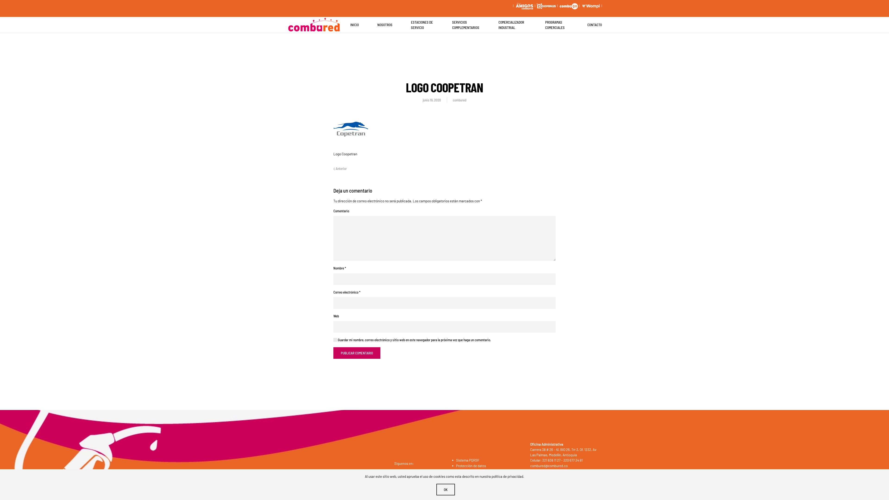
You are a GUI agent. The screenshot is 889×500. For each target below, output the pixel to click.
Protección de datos (471, 466)
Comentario (341, 211)
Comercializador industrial (511, 25)
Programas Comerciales (555, 25)
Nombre (339, 268)
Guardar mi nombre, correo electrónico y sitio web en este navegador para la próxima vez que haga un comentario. (414, 340)
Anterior (341, 168)
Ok (446, 490)
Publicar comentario (357, 353)
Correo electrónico (346, 292)
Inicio (354, 25)
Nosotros (384, 25)
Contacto (594, 25)
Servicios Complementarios (465, 25)
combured (459, 100)
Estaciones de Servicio (422, 25)
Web (336, 316)
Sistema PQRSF (467, 460)
